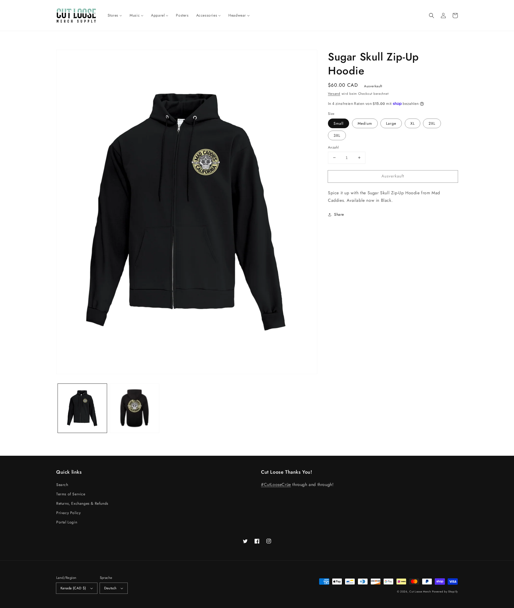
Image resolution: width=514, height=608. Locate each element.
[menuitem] (115, 15)
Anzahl (333, 147)
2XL (432, 123)
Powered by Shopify (445, 592)
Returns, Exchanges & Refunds (82, 503)
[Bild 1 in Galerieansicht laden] (82, 408)
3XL (337, 135)
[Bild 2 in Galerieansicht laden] (134, 408)
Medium (365, 123)
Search (62, 484)
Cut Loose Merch (420, 592)
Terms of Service (70, 494)
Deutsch (110, 588)
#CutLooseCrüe (276, 484)
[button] (431, 15)
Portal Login (66, 522)
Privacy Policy (68, 512)
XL (412, 123)
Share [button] (339, 214)
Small (338, 123)
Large (391, 123)
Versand (334, 93)
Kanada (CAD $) (73, 588)
